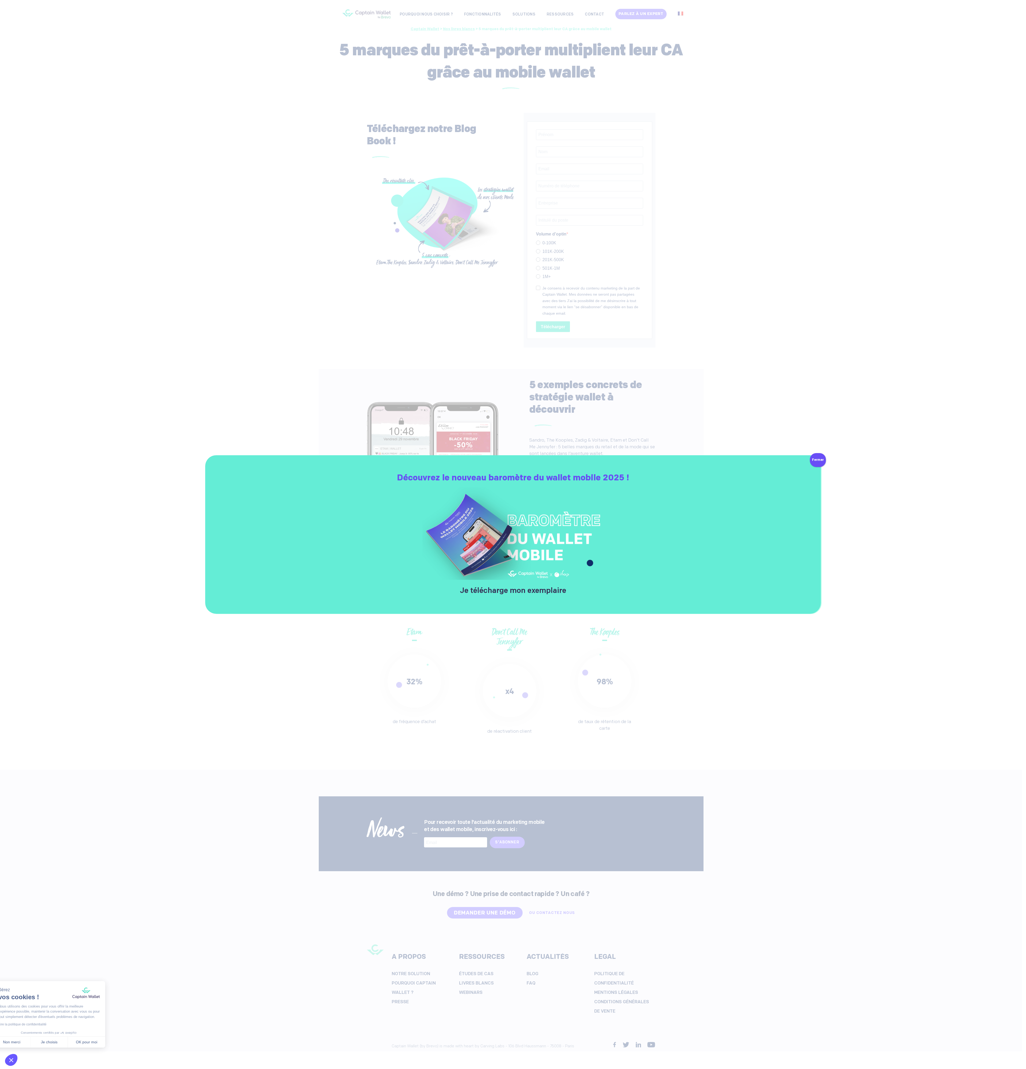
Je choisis (61, 1042)
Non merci (24, 1042)
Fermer (818, 460)
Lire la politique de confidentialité (35, 1024)
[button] (11, 1059)
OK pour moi (99, 1042)
